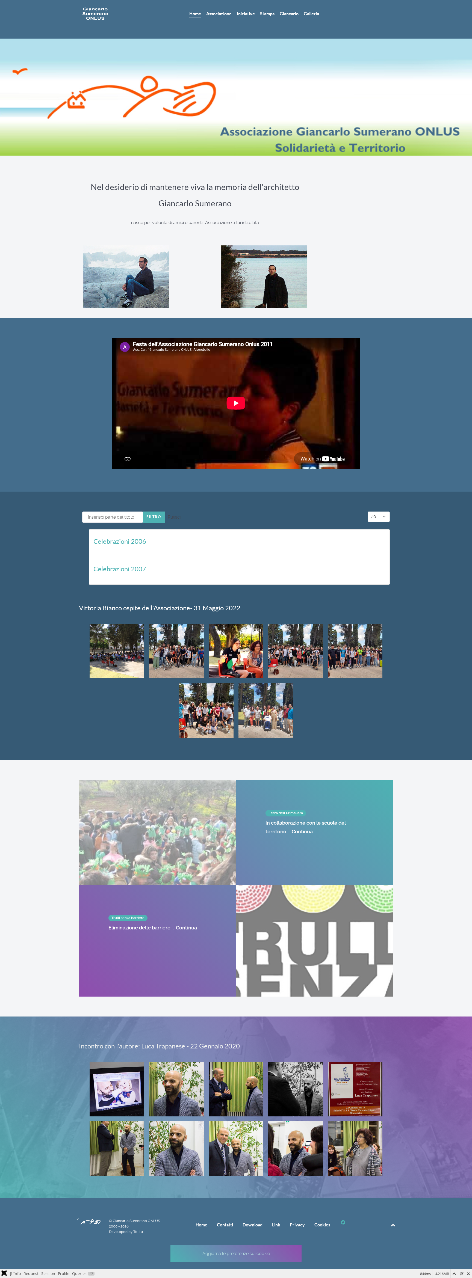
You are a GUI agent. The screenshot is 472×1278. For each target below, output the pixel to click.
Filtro (153, 517)
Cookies (322, 1224)
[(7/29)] (176, 1148)
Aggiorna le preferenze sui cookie (236, 1253)
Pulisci (174, 517)
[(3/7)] (236, 651)
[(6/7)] (206, 710)
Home (201, 1224)
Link (276, 1224)
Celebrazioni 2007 (119, 569)
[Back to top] (393, 1224)
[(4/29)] (295, 1089)
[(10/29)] (355, 1148)
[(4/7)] (295, 651)
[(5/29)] (355, 1089)
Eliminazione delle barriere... (152, 928)
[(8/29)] (236, 1148)
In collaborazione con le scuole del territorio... (306, 827)
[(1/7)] (117, 651)
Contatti (225, 1224)
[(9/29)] (295, 1148)
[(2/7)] (176, 651)
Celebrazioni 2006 (119, 541)
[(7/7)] (265, 710)
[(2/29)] (176, 1089)
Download (252, 1224)
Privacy (297, 1224)
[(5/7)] (355, 651)
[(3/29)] (236, 1089)
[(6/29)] (117, 1148)
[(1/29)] (117, 1089)
